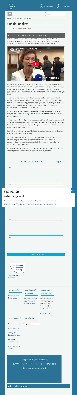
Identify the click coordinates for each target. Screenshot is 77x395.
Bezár (72, 190)
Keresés (64, 14)
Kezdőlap (9, 18)
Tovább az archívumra (36, 254)
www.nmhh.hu (45, 313)
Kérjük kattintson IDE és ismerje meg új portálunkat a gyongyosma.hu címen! (30, 204)
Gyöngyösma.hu (14, 324)
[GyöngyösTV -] (12, 6)
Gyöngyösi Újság (14, 328)
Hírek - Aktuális (17, 18)
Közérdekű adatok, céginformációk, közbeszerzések (30, 301)
